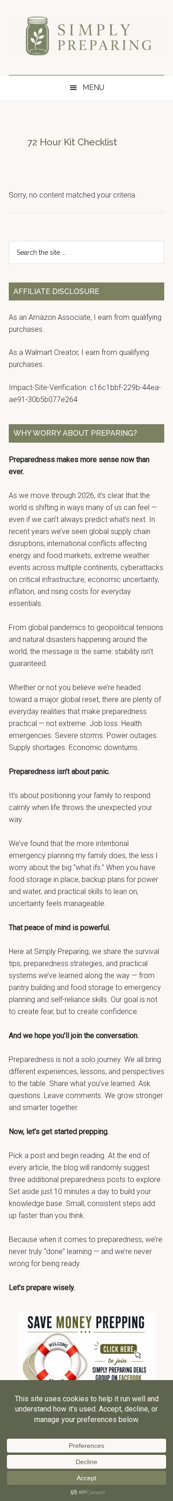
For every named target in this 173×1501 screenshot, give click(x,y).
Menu (93, 87)
